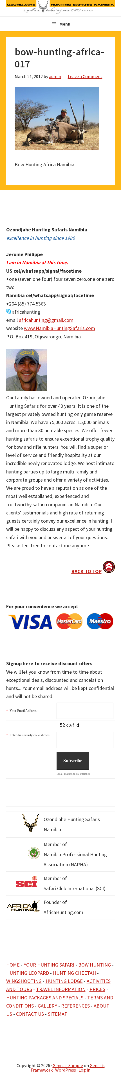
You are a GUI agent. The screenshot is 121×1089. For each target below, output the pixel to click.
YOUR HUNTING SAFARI (49, 965)
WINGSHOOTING (24, 981)
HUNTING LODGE (64, 981)
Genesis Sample (68, 1065)
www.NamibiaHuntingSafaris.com (59, 328)
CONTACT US (30, 1014)
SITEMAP (58, 1014)
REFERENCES (75, 1006)
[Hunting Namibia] (60, 12)
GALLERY (47, 1006)
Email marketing (66, 773)
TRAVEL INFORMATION (61, 989)
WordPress (65, 1070)
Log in (84, 1070)
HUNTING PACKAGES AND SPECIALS (44, 997)
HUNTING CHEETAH (74, 973)
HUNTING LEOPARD (27, 973)
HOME (13, 965)
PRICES (97, 989)
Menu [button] (64, 24)
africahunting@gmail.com (46, 320)
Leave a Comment (85, 76)
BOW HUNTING (95, 965)
